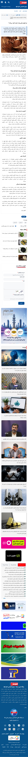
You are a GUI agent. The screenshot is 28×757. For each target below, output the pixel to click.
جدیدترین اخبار (21, 565)
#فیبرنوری (12, 734)
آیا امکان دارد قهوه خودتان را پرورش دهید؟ (10, 233)
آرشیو (2, 744)
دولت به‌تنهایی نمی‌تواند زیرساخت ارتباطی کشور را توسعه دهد (14, 585)
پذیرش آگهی (24, 747)
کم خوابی (20, 222)
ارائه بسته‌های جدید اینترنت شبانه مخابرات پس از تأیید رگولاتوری (14, 439)
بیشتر (4, 598)
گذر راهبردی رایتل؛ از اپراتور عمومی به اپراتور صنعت (15, 579)
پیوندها (11, 747)
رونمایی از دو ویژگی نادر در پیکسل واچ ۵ (10, 248)
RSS (8, 747)
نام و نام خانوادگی (21, 272)
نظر (23, 281)
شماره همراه (22, 277)
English (3, 747)
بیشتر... (25, 707)
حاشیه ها (16, 11)
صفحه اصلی (25, 11)
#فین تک (17, 734)
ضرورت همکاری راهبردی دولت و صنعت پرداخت (16, 574)
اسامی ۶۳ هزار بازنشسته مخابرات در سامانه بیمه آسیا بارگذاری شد (13, 576)
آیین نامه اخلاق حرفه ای (15, 744)
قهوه (25, 222)
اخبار (20, 11)
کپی (11, 17)
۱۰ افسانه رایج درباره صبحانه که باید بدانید (10, 241)
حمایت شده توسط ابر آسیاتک (14, 742)
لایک (23, 226)
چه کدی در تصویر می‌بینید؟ (19, 294)
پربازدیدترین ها (13, 565)
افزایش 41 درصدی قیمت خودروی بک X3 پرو (16, 592)
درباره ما (7, 744)
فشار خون (15, 222)
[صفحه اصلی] (14, 3)
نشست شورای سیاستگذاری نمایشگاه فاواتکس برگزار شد (14, 572)
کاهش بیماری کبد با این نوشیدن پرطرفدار (10, 256)
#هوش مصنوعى (5, 734)
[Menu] (1, 2)
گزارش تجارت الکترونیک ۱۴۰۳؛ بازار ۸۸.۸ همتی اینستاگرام (14, 568)
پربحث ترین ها (5, 565)
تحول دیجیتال (17, 747)
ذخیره (21, 303)
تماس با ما (25, 744)
